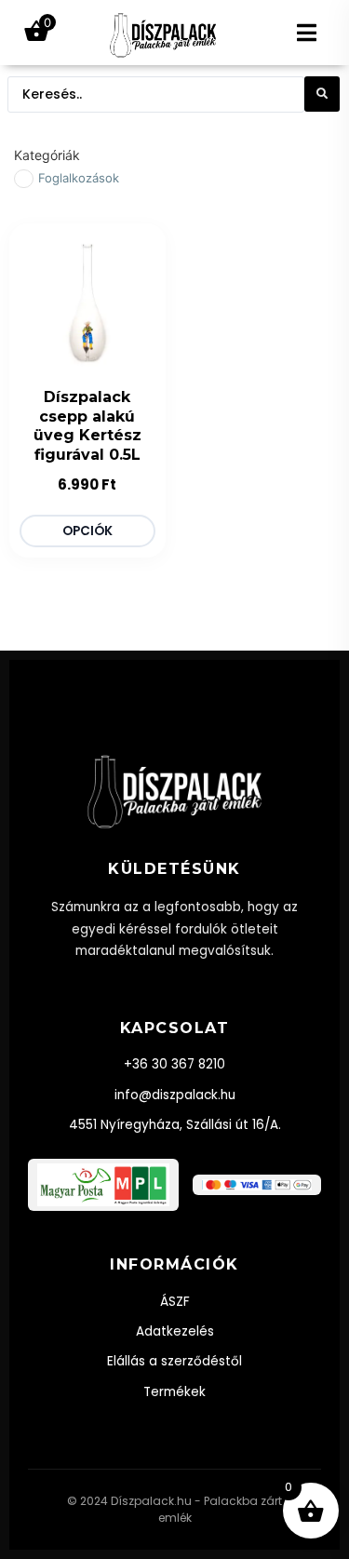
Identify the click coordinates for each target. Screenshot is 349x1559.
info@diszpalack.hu (174, 1095)
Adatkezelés (175, 1331)
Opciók (87, 531)
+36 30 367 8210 (174, 1064)
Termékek (174, 1392)
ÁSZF (175, 1301)
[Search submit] (322, 94)
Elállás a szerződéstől (174, 1361)
